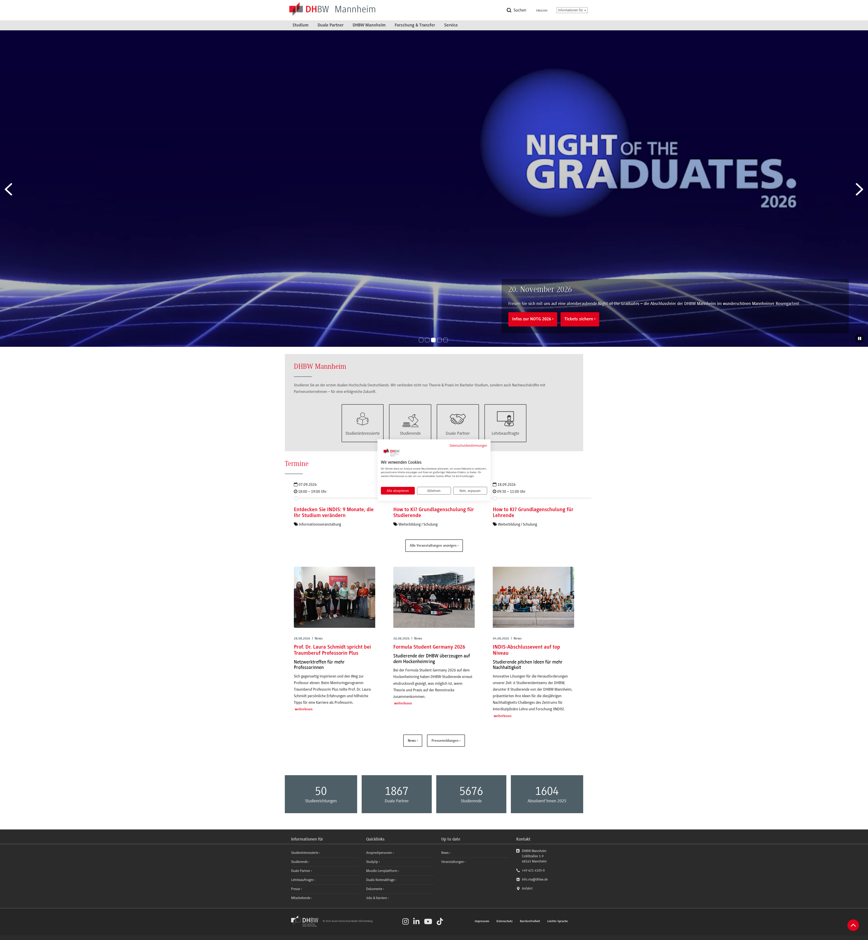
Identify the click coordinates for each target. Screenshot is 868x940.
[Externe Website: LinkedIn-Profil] (416, 921)
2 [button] (427, 340)
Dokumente (374, 889)
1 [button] (421, 340)
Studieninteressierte (305, 853)
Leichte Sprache (557, 921)
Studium (300, 25)
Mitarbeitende (301, 898)
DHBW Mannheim (369, 25)
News (412, 741)
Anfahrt (527, 888)
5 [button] (445, 340)
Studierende (300, 862)
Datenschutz (504, 921)
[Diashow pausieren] (860, 338)
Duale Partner (331, 25)
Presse (296, 889)
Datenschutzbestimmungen (468, 446)
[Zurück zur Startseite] (306, 926)
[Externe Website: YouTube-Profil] (428, 921)
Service (451, 25)
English (541, 10)
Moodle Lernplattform (382, 871)
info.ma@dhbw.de (535, 879)
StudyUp (372, 862)
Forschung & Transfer (415, 25)
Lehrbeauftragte (302, 880)
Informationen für (571, 10)
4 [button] (439, 340)
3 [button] (433, 340)
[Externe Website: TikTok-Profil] (440, 921)
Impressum (482, 921)
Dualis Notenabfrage (380, 880)
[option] (434, 188)
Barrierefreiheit (530, 921)
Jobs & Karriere (377, 898)
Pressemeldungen (446, 741)
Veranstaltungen (452, 862)
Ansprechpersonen (379, 853)
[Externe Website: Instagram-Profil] (405, 921)
